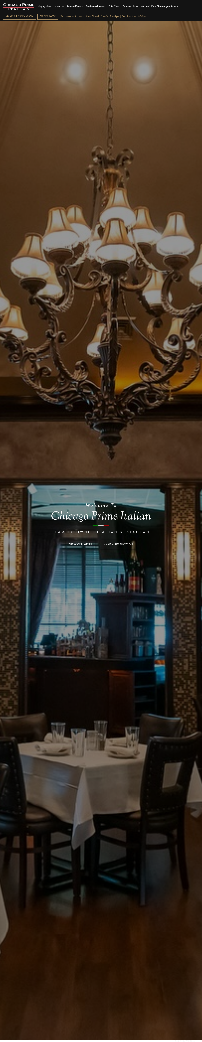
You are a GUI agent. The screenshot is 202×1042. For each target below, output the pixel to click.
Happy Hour (44, 7)
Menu (57, 7)
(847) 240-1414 (68, 16)
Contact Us (128, 7)
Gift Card (114, 7)
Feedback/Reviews (96, 7)
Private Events (75, 7)
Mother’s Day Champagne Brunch (159, 7)
